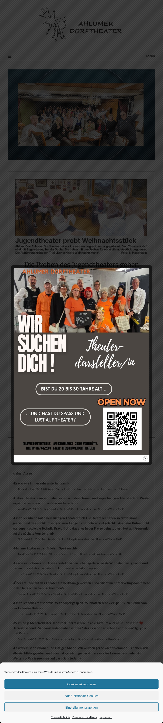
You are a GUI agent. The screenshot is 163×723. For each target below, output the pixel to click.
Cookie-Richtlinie (60, 717)
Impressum (106, 717)
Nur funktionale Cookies (81, 696)
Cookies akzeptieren (81, 684)
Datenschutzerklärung (84, 717)
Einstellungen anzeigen (81, 707)
